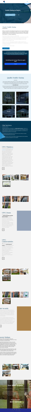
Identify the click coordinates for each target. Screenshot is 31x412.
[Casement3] (15, 180)
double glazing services (19, 128)
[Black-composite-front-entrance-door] (15, 201)
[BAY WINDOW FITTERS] (6, 186)
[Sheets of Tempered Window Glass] (6, 208)
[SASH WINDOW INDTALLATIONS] (24, 297)
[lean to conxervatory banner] (6, 369)
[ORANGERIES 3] (15, 274)
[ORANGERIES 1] (24, 274)
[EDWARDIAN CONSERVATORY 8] (15, 369)
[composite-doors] (24, 201)
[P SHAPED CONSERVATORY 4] (6, 280)
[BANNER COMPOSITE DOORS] (6, 201)
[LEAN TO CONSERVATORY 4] (24, 369)
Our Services (5, 48)
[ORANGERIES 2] (6, 274)
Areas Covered (10, 14)
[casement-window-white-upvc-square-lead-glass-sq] (6, 180)
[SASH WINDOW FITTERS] (24, 180)
